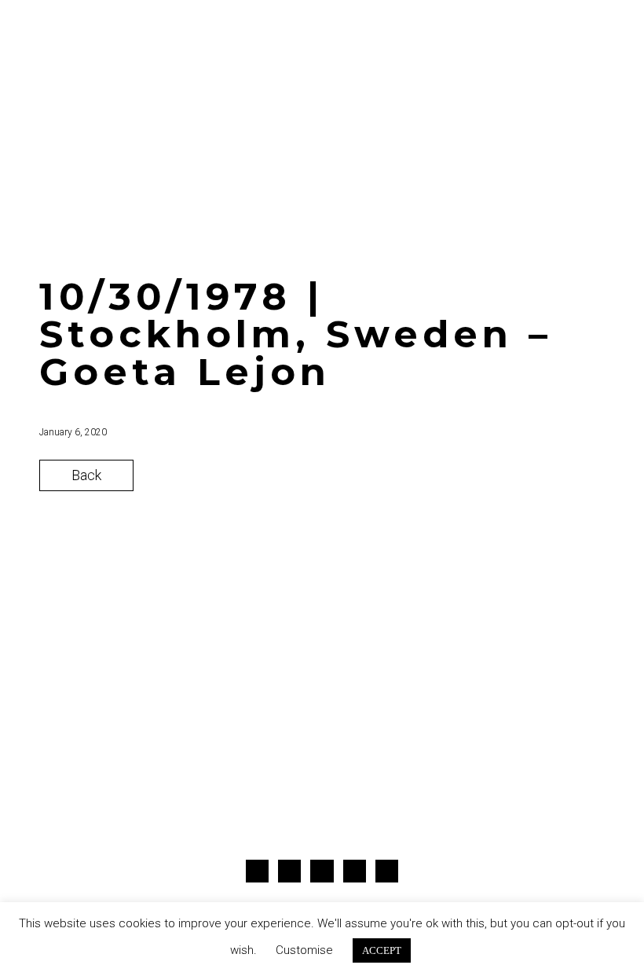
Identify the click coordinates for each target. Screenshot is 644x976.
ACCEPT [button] (381, 950)
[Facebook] (257, 871)
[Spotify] (386, 871)
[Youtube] (354, 871)
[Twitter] (289, 871)
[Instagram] (321, 871)
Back (86, 475)
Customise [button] (304, 950)
